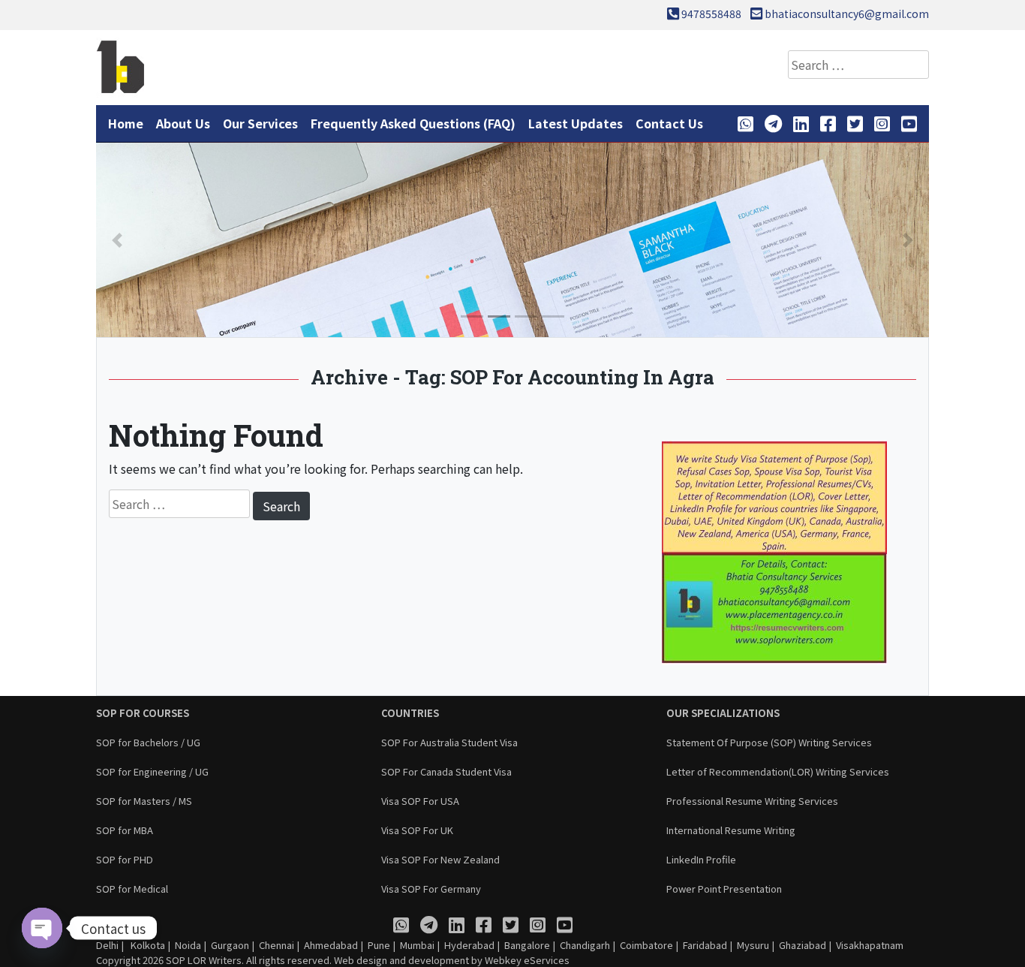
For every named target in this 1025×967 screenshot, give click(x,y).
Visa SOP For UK (417, 830)
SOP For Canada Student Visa (446, 771)
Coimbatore (646, 945)
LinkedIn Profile (701, 859)
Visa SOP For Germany (431, 888)
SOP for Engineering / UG (152, 771)
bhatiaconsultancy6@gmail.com (847, 13)
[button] (117, 240)
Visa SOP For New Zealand (440, 859)
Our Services (260, 123)
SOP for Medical (132, 888)
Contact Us (669, 123)
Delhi (107, 945)
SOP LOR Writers (204, 960)
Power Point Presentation (724, 888)
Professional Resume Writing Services (752, 801)
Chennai (276, 945)
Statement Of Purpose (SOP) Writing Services (769, 742)
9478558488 (711, 13)
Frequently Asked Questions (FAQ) (413, 123)
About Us (183, 123)
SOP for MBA (124, 830)
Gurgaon (230, 945)
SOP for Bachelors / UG (148, 742)
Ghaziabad (802, 945)
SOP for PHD (124, 859)
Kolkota (146, 945)
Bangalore (527, 945)
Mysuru (753, 945)
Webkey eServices (527, 960)
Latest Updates (575, 123)
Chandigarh (585, 945)
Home (125, 123)
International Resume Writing (730, 830)
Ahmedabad (331, 945)
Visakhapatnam (869, 945)
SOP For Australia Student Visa (449, 742)
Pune (379, 945)
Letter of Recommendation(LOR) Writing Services (777, 771)
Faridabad (705, 945)
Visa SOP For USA (420, 801)
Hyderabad (469, 945)
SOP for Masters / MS (144, 801)
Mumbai (417, 945)
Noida (188, 945)
